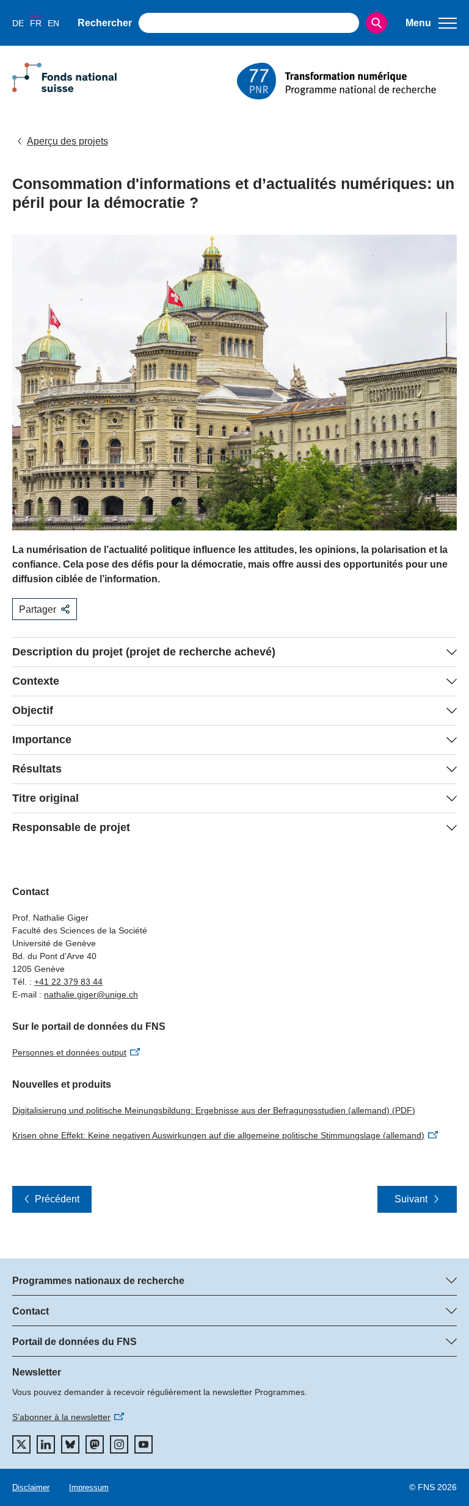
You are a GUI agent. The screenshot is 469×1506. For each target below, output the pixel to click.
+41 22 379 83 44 (68, 982)
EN (53, 23)
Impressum (89, 1487)
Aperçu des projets (67, 141)
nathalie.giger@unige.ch (91, 994)
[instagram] (119, 1444)
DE (18, 23)
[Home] (347, 81)
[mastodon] (94, 1444)
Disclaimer (30, 1487)
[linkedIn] (46, 1444)
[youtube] (143, 1444)
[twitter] (21, 1444)
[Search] (376, 23)
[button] (431, 23)
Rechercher (105, 23)
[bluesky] (70, 1444)
